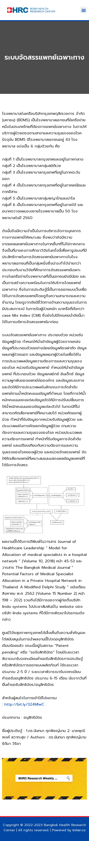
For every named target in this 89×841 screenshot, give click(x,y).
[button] (83, 10)
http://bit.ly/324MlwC (24, 704)
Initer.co (78, 830)
